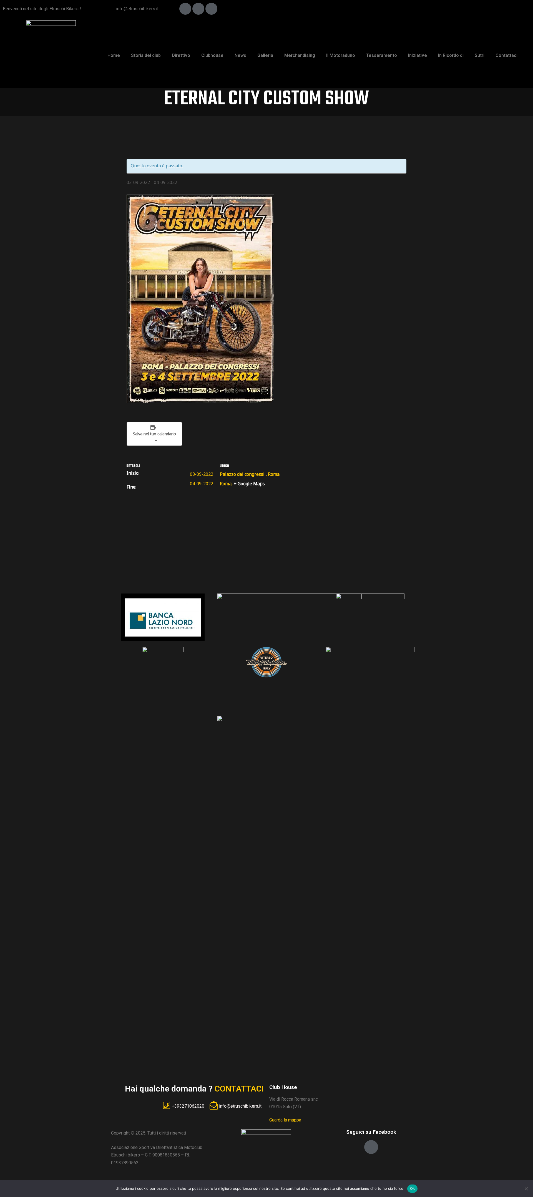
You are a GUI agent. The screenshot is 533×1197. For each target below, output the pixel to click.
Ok (412, 1188)
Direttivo (181, 55)
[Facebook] (185, 9)
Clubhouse (212, 55)
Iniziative (417, 55)
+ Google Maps (249, 484)
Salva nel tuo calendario (154, 433)
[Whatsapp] (211, 9)
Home (113, 55)
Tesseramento (381, 55)
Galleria (265, 55)
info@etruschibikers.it (137, 8)
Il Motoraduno (340, 55)
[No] (526, 1188)
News (240, 55)
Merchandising (299, 55)
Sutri (479, 55)
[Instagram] (198, 9)
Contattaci (506, 55)
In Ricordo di (451, 55)
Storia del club (146, 55)
